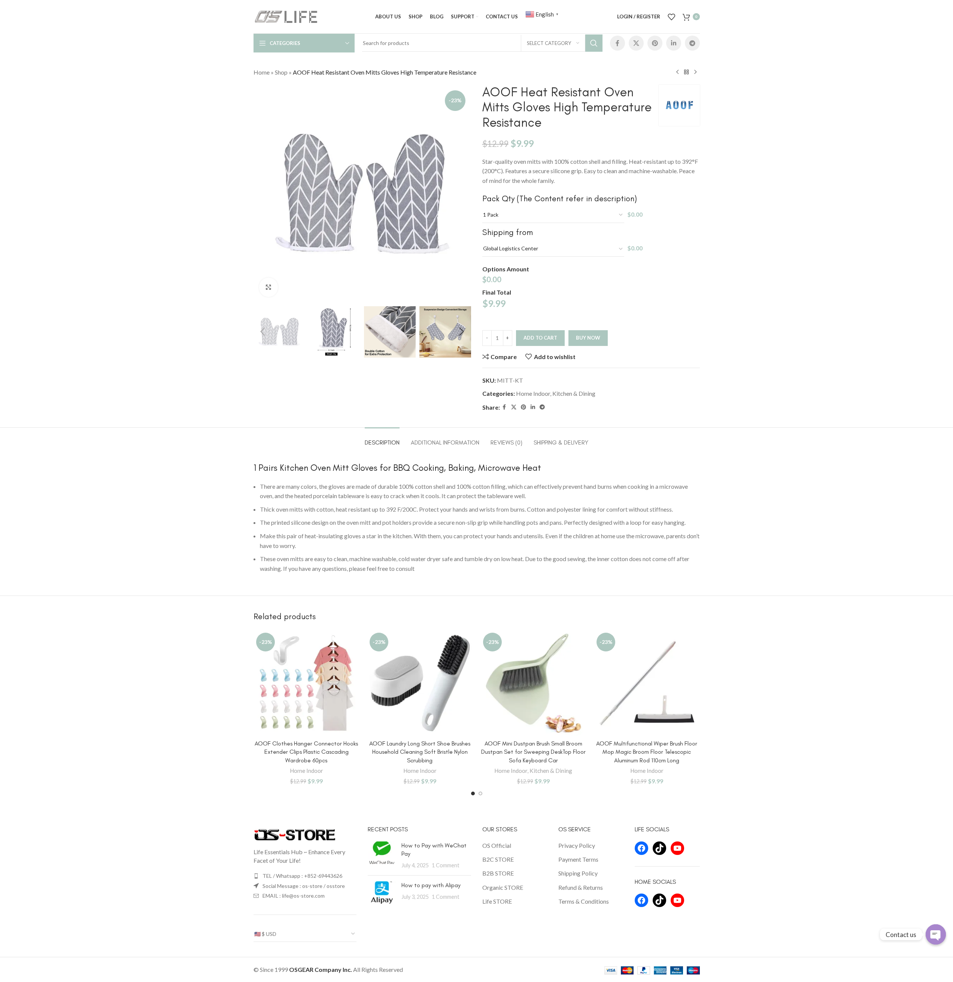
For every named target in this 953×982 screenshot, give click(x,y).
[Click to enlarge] (268, 287)
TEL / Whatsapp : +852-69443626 (302, 876)
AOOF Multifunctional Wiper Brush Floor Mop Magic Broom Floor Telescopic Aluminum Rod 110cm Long (646, 752)
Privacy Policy (576, 845)
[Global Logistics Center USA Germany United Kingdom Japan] (553, 249)
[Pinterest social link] (654, 43)
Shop (281, 72)
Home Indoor (533, 393)
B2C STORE (498, 859)
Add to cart (540, 338)
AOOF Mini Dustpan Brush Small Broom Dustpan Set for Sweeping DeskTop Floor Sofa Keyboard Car (533, 752)
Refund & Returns (580, 887)
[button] (263, 331)
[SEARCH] (594, 43)
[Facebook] (641, 848)
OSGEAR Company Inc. (320, 969)
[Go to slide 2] (480, 793)
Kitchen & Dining (573, 393)
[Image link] (295, 833)
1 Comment (445, 865)
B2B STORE (498, 873)
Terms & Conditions (583, 901)
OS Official (496, 845)
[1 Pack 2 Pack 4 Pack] (553, 215)
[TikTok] (659, 848)
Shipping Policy (578, 873)
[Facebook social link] (617, 43)
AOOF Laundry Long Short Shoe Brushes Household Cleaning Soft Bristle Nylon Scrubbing (419, 752)
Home (262, 72)
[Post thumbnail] (382, 855)
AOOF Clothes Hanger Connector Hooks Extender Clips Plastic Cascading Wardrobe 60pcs (306, 752)
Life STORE (497, 901)
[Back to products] (686, 72)
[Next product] (695, 72)
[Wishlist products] (671, 16)
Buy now (588, 338)
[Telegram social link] (692, 43)
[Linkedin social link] (673, 43)
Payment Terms (578, 859)
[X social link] (636, 43)
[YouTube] (677, 848)
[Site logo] (286, 15)
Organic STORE (502, 887)
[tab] (382, 438)
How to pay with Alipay (431, 885)
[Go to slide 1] (473, 793)
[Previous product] (677, 72)
